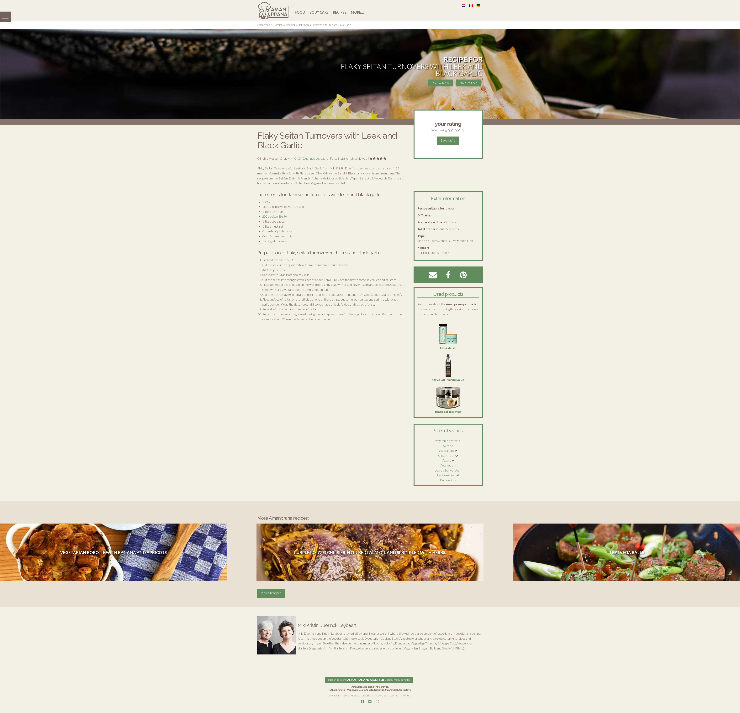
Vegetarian (446, 450)
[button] (5, 17)
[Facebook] (362, 701)
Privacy (407, 695)
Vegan (446, 460)
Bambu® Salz (366, 689)
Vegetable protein (446, 440)
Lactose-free (445, 475)
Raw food (447, 445)
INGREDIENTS (441, 82)
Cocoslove (405, 689)
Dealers (366, 695)
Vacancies (380, 695)
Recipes (339, 12)
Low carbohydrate (447, 470)
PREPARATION (468, 82)
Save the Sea (351, 695)
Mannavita (382, 686)
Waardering (439, 130)
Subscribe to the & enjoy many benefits (369, 679)
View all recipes (271, 593)
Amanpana (334, 695)
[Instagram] (377, 701)
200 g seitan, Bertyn (275, 216)
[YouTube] (370, 701)
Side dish (291, 24)
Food (300, 12)
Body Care (319, 12)
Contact (395, 695)
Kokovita (379, 689)
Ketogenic (446, 480)
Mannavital (391, 689)
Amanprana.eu (265, 24)
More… (357, 12)
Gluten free (445, 455)
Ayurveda (447, 465)
